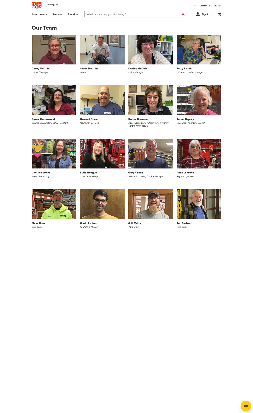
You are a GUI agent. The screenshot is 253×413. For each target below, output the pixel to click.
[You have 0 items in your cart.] (219, 14)
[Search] (183, 14)
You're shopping (51, 5)
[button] (57, 14)
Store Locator (200, 6)
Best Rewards (215, 6)
